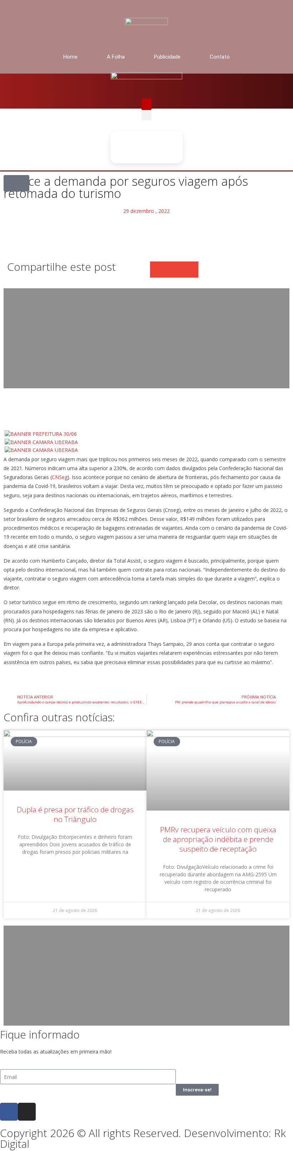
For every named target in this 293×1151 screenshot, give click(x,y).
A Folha (116, 57)
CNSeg (60, 477)
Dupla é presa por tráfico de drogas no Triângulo (75, 814)
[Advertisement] (146, 338)
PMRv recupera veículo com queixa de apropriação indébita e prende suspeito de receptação (218, 839)
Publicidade (167, 57)
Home (70, 57)
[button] (146, 104)
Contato (220, 57)
